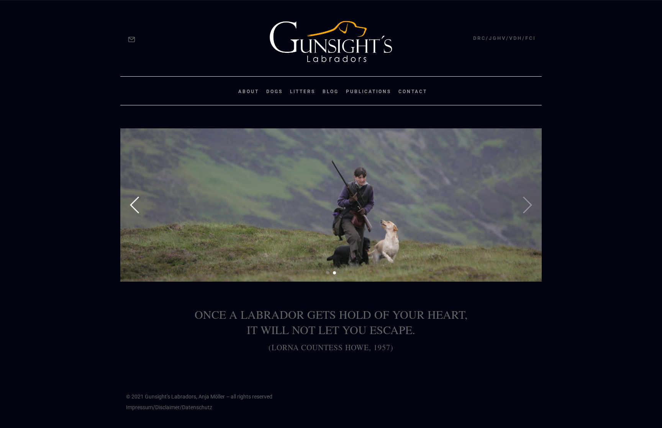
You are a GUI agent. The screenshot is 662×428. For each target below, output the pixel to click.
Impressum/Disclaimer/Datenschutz (169, 407)
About (248, 91)
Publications (368, 91)
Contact (412, 91)
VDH (515, 38)
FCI (530, 38)
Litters (302, 91)
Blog (331, 91)
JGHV (497, 38)
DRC (479, 38)
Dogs (274, 91)
